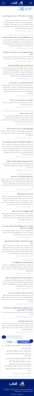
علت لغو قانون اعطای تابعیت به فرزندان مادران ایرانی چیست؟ (17, 142)
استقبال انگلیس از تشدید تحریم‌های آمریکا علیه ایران (18, 351)
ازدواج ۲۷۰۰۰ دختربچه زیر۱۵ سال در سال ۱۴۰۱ (21, 100)
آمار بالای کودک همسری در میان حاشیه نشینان (21, 83)
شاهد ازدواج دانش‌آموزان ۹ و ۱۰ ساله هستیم (22, 176)
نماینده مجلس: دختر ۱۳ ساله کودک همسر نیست (20, 293)
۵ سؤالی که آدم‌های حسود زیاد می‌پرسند (21, 373)
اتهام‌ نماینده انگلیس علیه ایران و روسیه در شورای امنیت (18, 345)
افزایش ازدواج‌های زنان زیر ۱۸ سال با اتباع (22, 211)
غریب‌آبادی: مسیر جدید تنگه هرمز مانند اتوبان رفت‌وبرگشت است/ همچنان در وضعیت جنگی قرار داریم (18, 365)
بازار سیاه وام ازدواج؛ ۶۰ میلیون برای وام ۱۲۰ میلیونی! (20, 161)
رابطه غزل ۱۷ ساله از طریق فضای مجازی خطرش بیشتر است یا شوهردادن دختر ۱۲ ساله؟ (17, 227)
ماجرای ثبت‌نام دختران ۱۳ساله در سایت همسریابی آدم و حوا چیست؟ (18, 17)
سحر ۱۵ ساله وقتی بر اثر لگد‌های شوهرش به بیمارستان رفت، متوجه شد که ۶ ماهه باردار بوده (18, 309)
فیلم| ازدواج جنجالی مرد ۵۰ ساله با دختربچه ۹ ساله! (20, 129)
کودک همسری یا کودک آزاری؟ (25, 321)
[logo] (17, 3)
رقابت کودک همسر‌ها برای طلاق (25, 194)
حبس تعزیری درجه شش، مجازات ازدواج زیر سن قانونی (19, 278)
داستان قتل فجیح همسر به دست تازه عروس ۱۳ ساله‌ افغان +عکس (18, 53)
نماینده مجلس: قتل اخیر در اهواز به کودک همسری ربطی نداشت (19, 242)
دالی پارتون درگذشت (26, 348)
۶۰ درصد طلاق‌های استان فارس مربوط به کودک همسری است (17, 37)
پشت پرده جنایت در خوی (26, 113)
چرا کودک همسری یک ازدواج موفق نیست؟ (22, 262)
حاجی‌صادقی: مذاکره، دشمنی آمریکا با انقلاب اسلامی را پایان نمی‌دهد (18, 355)
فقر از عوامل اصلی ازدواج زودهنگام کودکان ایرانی (20, 65)
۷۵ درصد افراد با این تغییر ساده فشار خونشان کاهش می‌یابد (18, 370)
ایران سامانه (13, 394)
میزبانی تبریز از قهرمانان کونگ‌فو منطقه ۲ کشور (20, 361)
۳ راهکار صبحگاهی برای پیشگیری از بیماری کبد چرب (19, 358)
